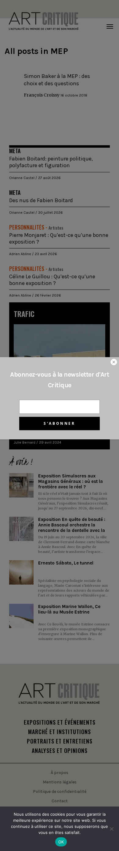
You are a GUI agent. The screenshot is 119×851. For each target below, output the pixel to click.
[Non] (111, 829)
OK (61, 841)
